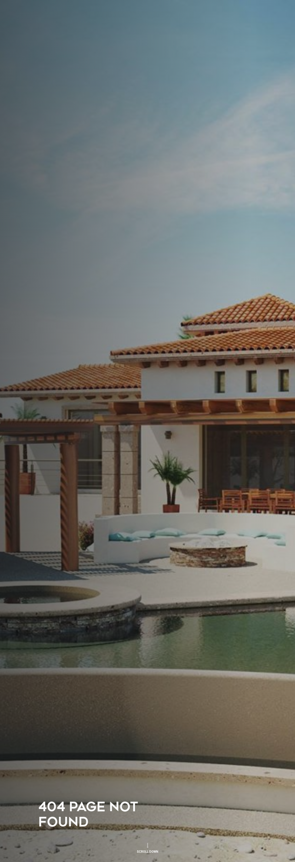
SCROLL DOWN (147, 851)
